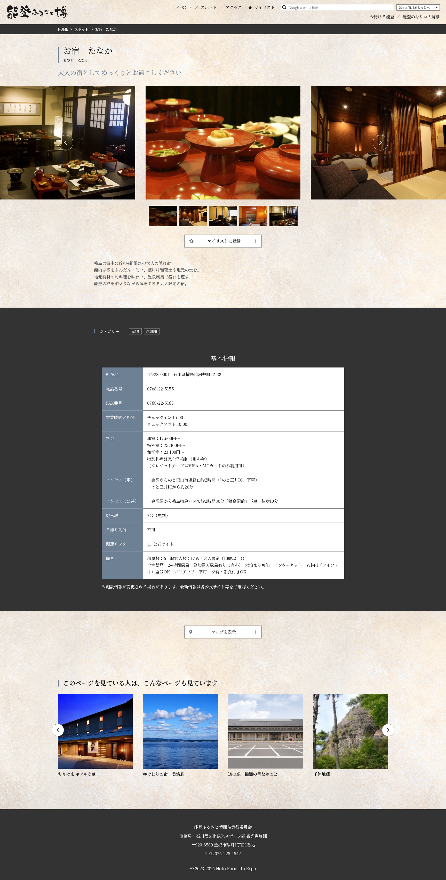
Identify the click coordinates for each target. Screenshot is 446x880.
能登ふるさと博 (37, 12)
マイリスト (264, 7)
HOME (63, 29)
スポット (209, 7)
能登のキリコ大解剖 (421, 17)
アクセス (233, 7)
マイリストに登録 (224, 241)
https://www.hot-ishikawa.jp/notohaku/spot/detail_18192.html (265, 736)
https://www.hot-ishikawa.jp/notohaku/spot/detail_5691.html (350, 736)
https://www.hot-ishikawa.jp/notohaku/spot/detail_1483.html (180, 736)
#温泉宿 (151, 331)
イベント (184, 7)
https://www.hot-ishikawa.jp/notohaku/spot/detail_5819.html (95, 736)
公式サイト (163, 544)
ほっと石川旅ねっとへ (414, 7)
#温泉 (135, 331)
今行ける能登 (382, 17)
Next (380, 142)
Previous (65, 142)
